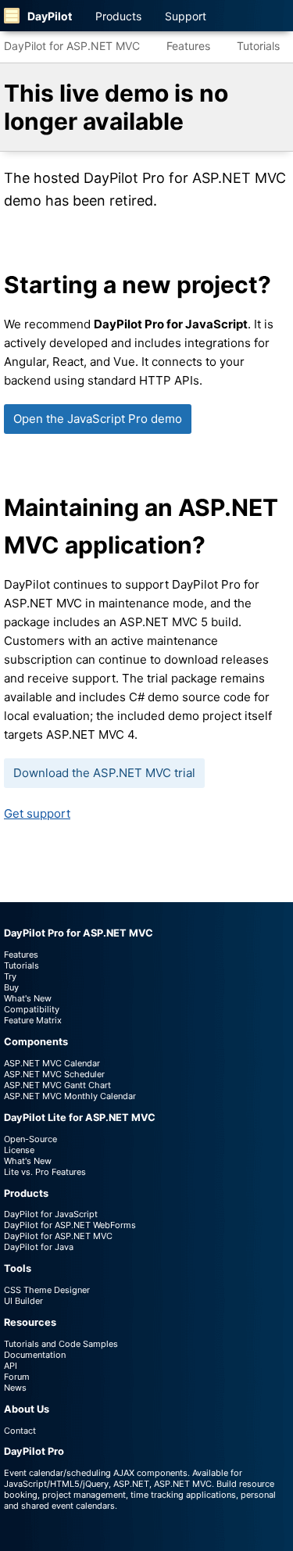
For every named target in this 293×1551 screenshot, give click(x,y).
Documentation (35, 1354)
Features (188, 45)
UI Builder (23, 1300)
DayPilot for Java (38, 1246)
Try (10, 976)
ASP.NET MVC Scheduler (54, 1074)
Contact (20, 1430)
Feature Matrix (33, 1020)
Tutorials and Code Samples (61, 1343)
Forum (17, 1376)
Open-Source (30, 1139)
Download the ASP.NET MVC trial (104, 772)
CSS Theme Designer (47, 1289)
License (19, 1149)
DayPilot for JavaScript (51, 1214)
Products (118, 16)
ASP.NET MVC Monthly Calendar (70, 1096)
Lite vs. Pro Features (45, 1171)
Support (185, 16)
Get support (37, 813)
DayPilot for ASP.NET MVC (72, 45)
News (15, 1387)
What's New (28, 998)
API (10, 1365)
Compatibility (31, 1009)
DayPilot (49, 16)
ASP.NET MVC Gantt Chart (57, 1085)
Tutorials (258, 45)
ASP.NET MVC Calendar (52, 1063)
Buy (11, 987)
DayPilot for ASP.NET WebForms (70, 1225)
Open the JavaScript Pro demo (97, 418)
